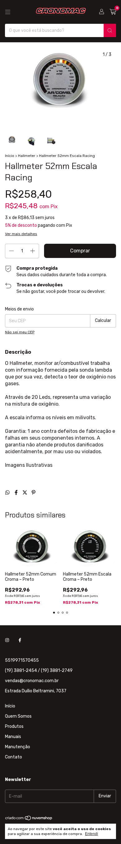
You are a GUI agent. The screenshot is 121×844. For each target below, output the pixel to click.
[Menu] (8, 12)
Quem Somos (18, 716)
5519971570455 (22, 660)
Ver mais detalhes (21, 234)
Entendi (91, 834)
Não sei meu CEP (19, 332)
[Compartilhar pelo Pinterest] (33, 493)
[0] (113, 12)
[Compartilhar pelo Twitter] (25, 493)
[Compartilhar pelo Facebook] (17, 493)
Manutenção (17, 746)
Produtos (14, 726)
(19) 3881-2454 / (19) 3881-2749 (39, 670)
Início (9, 156)
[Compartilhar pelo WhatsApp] (8, 493)
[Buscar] (110, 30)
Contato (13, 757)
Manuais (13, 736)
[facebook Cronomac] (20, 640)
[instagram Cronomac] (7, 640)
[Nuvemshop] (29, 819)
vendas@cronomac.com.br (32, 680)
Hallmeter (26, 156)
